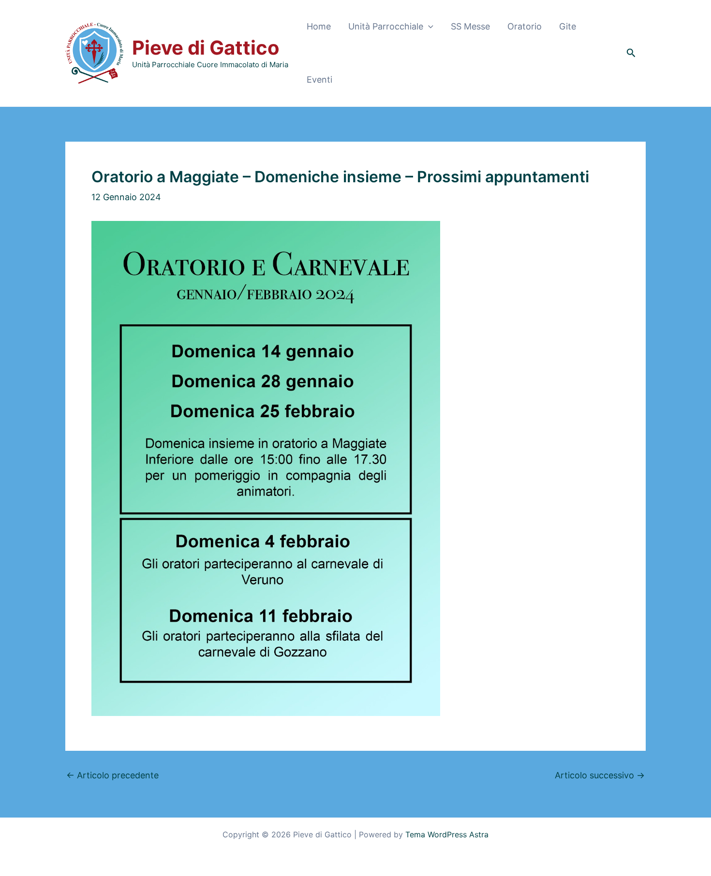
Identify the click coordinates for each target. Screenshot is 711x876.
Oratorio (524, 26)
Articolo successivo (600, 775)
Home (319, 26)
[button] (428, 26)
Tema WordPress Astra (447, 834)
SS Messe (470, 26)
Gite (567, 26)
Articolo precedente (112, 775)
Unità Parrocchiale (385, 26)
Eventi (319, 79)
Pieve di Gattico (206, 47)
